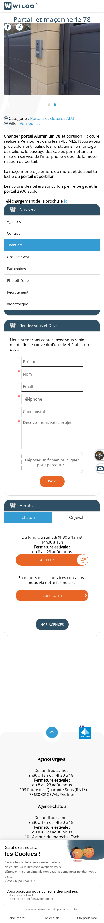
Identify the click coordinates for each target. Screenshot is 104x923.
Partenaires (16, 268)
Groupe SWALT (19, 256)
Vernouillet (30, 123)
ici (66, 201)
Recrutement (17, 292)
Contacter (52, 595)
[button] (52, 732)
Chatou (28, 517)
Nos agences (52, 624)
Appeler (47, 560)
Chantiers (14, 245)
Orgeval (76, 517)
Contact (13, 233)
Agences (14, 221)
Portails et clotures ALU (52, 118)
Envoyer (52, 481)
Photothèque (18, 280)
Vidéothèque (17, 303)
